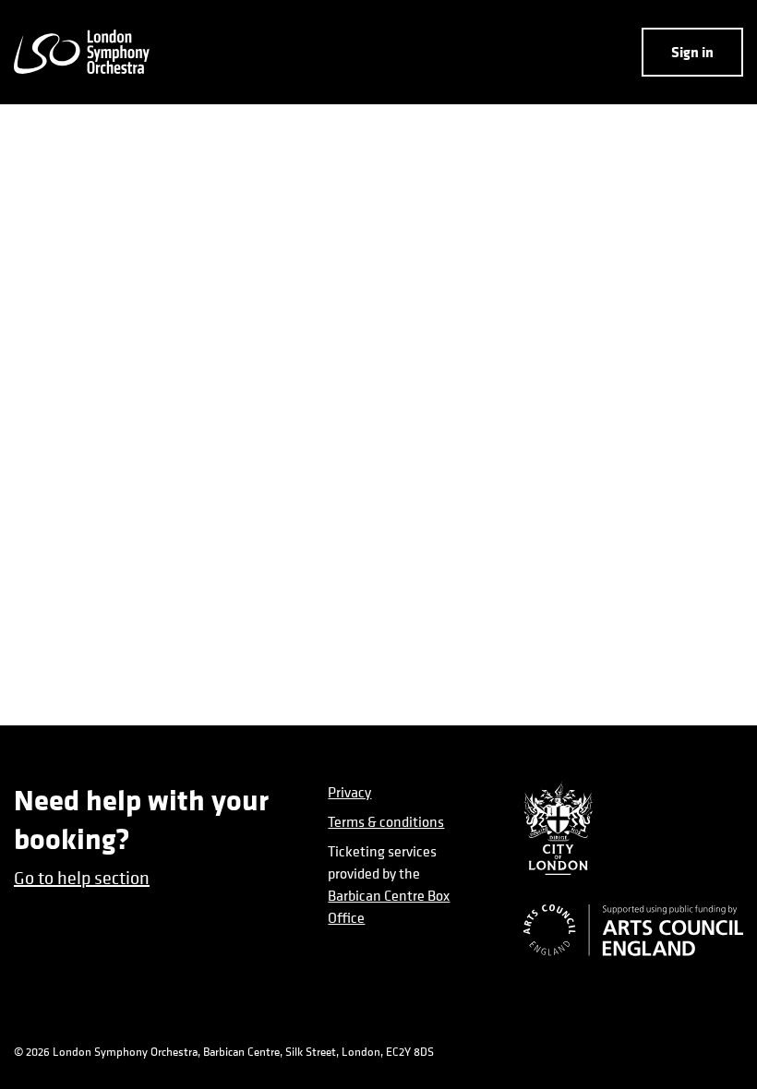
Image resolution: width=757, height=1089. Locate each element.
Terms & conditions (386, 821)
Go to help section (82, 878)
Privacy (349, 792)
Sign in (692, 52)
